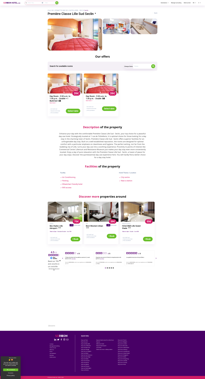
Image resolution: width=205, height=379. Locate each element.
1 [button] (64, 92)
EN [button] (194, 2)
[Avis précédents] (63, 258)
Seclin (86, 10)
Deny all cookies (12, 357)
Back (155, 13)
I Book (75, 239)
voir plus (73, 258)
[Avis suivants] (156, 258)
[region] (102, 305)
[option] (65, 83)
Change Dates (128, 66)
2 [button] (66, 92)
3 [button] (67, 221)
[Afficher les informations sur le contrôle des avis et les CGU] (60, 260)
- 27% (71, 225)
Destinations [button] (164, 2)
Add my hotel (187, 2)
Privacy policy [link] (11, 375)
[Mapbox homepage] (51, 326)
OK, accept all (11, 369)
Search (56, 2)
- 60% (108, 225)
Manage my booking (176, 2)
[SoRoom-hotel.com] (13, 3)
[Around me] (43, 3)
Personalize (10, 373)
